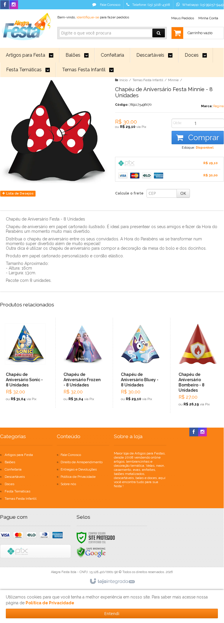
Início (123, 80)
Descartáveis (15, 477)
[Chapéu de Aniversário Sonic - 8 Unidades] (25, 363)
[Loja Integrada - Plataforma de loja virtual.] (112, 581)
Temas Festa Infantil (148, 80)
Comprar (202, 137)
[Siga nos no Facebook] (4, 5)
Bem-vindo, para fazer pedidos (93, 17)
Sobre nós (68, 484)
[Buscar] (158, 33)
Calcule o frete (129, 193)
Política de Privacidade (78, 477)
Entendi (111, 613)
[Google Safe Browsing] (91, 552)
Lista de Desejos (19, 193)
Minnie (173, 80)
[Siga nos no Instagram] (13, 5)
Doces (9, 484)
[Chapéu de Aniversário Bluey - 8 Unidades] (140, 363)
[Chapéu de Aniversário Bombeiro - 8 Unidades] (198, 365)
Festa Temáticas (17, 491)
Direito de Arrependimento (82, 462)
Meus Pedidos (182, 18)
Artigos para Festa (19, 455)
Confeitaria (13, 469)
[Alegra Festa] (25, 25)
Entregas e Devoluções (79, 469)
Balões (10, 462)
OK (183, 193)
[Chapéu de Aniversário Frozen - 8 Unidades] (83, 363)
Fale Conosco (109, 5)
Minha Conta (208, 18)
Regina (218, 106)
